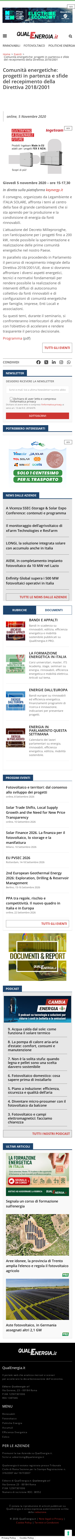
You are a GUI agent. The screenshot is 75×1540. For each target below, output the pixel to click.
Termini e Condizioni (47, 1522)
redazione (40, 1512)
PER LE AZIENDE (16, 1445)
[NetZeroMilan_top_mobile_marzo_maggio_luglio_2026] (37, 15)
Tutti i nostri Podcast (51, 1134)
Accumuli (7, 1427)
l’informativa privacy (51, 404)
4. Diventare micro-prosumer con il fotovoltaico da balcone (37, 1103)
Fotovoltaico (34, 45)
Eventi (18, 54)
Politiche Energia (12, 1423)
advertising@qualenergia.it (28, 1457)
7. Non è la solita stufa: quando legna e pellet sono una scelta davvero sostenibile (33, 1063)
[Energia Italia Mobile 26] (37, 463)
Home (6, 54)
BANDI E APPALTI (43, 620)
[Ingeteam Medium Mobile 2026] (37, 150)
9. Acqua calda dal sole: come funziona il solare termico (32, 1031)
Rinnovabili (11, 45)
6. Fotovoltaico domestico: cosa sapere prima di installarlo (34, 1077)
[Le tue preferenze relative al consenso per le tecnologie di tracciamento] (68, 1533)
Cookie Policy (24, 1522)
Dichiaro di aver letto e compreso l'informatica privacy (33, 400)
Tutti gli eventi (57, 348)
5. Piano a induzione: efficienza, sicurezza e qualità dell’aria (34, 1090)
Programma (13, 338)
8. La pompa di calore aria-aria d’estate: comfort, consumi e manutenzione (33, 1046)
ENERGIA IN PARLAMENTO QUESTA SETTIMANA (48, 730)
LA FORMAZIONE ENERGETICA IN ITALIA (47, 655)
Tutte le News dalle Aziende (43, 597)
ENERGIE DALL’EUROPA (48, 690)
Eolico (5, 1436)
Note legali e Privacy (51, 1518)
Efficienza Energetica (14, 1432)
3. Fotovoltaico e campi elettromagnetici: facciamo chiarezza (30, 1118)
